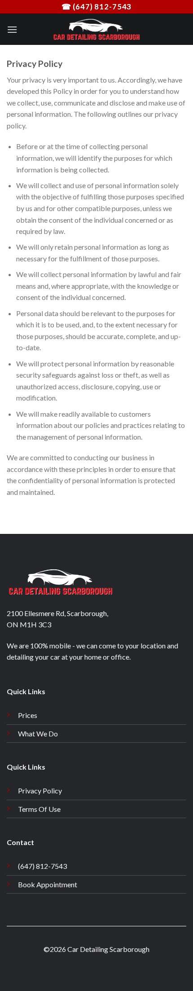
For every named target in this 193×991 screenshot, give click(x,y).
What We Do (38, 733)
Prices (27, 715)
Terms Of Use (39, 809)
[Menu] (12, 29)
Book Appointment (47, 884)
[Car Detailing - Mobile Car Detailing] (96, 29)
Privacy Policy (40, 790)
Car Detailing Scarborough (108, 949)
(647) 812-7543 (42, 866)
